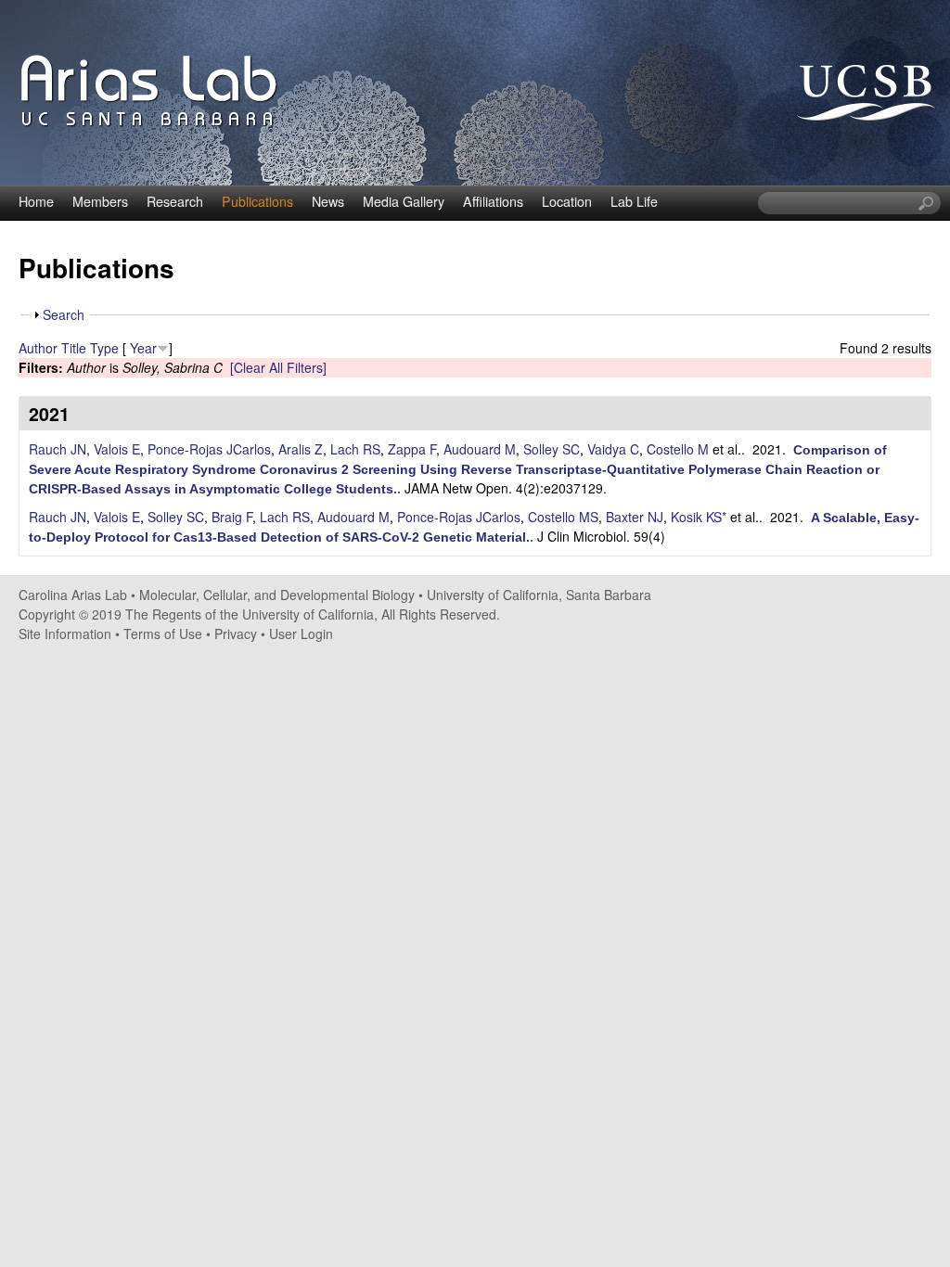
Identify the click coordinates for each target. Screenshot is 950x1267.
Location (567, 201)
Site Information (65, 633)
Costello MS (563, 516)
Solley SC (551, 449)
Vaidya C (613, 449)
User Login (301, 633)
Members (100, 201)
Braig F (232, 516)
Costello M (678, 449)
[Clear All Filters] (278, 367)
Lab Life (634, 201)
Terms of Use (162, 633)
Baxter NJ (634, 516)
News (328, 201)
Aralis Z (300, 449)
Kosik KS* (698, 516)
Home (36, 201)
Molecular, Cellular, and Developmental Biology (277, 594)
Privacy (235, 633)
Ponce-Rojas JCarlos (209, 449)
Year (143, 348)
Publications (257, 201)
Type (104, 348)
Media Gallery (403, 201)
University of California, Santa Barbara (539, 594)
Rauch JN (57, 449)
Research (175, 201)
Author (38, 348)
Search (63, 314)
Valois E (117, 449)
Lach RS (355, 449)
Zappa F (412, 449)
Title (73, 348)
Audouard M (479, 449)
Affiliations (493, 201)
